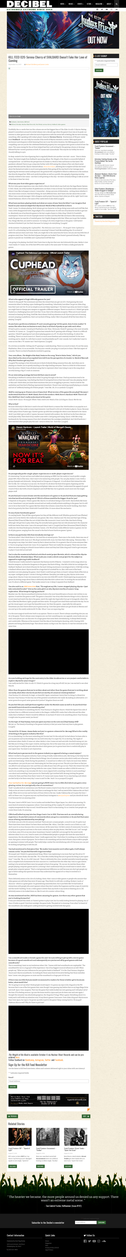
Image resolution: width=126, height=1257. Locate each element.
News (62, 4)
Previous (13, 1116)
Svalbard (54, 124)
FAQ (46, 1245)
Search (117, 6)
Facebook (59, 1060)
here (17, 1057)
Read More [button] (13, 1166)
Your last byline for (19, 783)
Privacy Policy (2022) (52, 1248)
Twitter (48, 1060)
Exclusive (14, 122)
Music (71, 4)
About (109, 4)
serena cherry (47, 124)
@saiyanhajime (64, 795)
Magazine (99, 4)
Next (85, 1116)
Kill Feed (26, 122)
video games (61, 124)
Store (89, 4)
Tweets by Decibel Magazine (105, 221)
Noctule (18, 124)
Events (80, 4)
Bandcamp (29, 1060)
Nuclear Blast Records (28, 124)
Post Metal (39, 124)
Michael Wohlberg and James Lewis (37, 64)
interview (30, 586)
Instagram (39, 1060)
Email (11, 1077)
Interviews (20, 122)
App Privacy (49, 1250)
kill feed (13, 124)
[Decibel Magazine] (29, 4)
